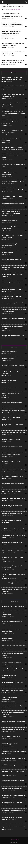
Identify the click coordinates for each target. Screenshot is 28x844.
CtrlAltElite (3, 117)
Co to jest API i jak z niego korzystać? (12, 513)
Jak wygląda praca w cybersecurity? (11, 706)
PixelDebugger (4, 89)
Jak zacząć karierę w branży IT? (10, 736)
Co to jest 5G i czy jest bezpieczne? (11, 583)
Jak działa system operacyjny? (10, 220)
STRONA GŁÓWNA (15, 9)
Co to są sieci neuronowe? (9, 380)
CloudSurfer (3, 829)
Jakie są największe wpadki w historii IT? (13, 303)
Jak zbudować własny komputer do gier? (13, 410)
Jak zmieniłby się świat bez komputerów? (13, 758)
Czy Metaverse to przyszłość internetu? (13, 365)
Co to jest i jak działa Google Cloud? (11, 662)
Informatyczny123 (5, 298)
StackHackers (4, 284)
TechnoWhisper (4, 134)
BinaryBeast (3, 55)
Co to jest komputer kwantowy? (10, 387)
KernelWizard (4, 125)
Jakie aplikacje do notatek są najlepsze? (13, 690)
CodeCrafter (4, 269)
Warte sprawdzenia (15, 839)
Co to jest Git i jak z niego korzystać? (12, 289)
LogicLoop (3, 176)
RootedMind (3, 26)
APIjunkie (3, 106)
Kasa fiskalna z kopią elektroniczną (11, 16)
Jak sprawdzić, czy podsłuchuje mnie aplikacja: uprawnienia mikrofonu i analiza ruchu (13, 113)
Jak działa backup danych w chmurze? (12, 765)
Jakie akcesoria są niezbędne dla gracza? (13, 795)
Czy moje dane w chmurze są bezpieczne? (13, 751)
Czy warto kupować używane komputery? (13, 190)
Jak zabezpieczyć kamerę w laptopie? (12, 476)
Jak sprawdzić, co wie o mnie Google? (12, 296)
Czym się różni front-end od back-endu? (12, 606)
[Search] (26, 2)
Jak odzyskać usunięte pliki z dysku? (12, 669)
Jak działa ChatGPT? (7, 252)
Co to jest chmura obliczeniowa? (10, 439)
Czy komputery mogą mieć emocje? (11, 788)
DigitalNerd (3, 98)
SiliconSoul (3, 191)
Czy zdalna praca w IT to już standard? (12, 196)
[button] (2, 2)
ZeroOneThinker (4, 64)
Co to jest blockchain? (7, 358)
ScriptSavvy (3, 81)
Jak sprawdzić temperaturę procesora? (12, 283)
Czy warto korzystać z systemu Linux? (12, 550)
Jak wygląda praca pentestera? (10, 454)
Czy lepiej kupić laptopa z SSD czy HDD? (13, 535)
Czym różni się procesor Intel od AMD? (12, 729)
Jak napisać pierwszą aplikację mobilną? (13, 470)
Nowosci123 (3, 18)
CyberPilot (3, 151)
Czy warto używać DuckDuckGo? (10, 417)
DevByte (3, 222)
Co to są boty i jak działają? (9, 351)
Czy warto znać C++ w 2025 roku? (11, 491)
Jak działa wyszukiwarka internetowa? (12, 529)
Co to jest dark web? (7, 638)
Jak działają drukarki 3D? (8, 675)
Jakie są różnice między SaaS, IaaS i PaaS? (13, 432)
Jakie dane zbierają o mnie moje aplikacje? (13, 810)
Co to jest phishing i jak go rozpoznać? (12, 267)
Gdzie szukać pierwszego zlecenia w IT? (13, 498)
